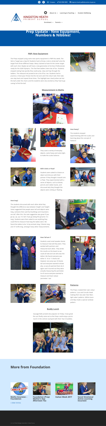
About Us (53, 13)
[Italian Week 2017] (64, 388)
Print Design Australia (20, 423)
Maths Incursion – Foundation (19, 398)
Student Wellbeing (84, 13)
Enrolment (48, 22)
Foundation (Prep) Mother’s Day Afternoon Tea (41, 399)
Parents (58, 22)
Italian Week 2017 (63, 397)
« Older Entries (16, 403)
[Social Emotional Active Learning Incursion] (86, 388)
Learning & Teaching (67, 13)
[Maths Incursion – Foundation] (19, 388)
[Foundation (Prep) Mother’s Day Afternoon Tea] (42, 388)
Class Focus (31, 423)
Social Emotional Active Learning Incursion (85, 399)
